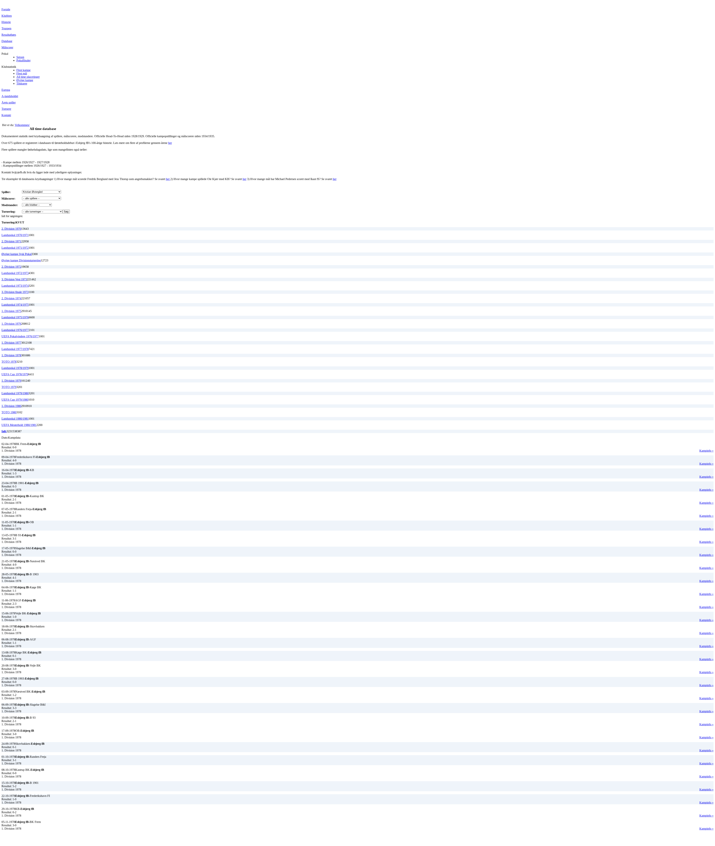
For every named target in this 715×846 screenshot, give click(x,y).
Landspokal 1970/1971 (14, 235)
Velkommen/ (22, 125)
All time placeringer (28, 76)
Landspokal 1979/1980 (15, 393)
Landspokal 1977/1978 (15, 349)
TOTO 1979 (8, 387)
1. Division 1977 (11, 342)
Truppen (6, 28)
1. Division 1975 (11, 311)
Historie (6, 22)
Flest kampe (23, 70)
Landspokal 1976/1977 (15, 330)
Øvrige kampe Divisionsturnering (21, 260)
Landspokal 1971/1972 (15, 247)
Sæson (20, 57)
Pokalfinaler (23, 60)
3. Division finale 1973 (14, 292)
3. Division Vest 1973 (14, 279)
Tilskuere (21, 83)
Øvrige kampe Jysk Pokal (16, 254)
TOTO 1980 (8, 412)
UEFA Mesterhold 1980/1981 (18, 425)
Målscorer (7, 47)
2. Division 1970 (11, 228)
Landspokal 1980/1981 (14, 418)
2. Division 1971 (11, 241)
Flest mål (21, 73)
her (170, 142)
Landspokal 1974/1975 (15, 304)
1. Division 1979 (11, 380)
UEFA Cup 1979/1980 (14, 399)
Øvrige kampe (24, 80)
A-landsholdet (9, 96)
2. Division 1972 (11, 266)
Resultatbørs (8, 34)
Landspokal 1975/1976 (15, 317)
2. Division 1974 (11, 298)
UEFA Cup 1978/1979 (14, 374)
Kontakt (6, 115)
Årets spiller (8, 102)
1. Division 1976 (11, 323)
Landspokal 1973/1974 (15, 285)
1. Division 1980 (11, 406)
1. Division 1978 (11, 355)
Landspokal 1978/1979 (15, 368)
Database (6, 41)
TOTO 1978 (8, 361)
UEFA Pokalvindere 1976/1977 (20, 336)
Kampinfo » (706, 450)
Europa (5, 89)
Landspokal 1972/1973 (15, 273)
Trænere (6, 108)
